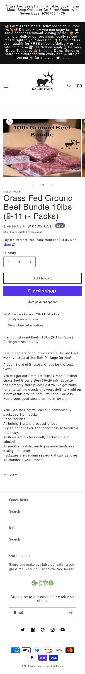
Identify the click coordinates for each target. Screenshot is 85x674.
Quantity (9, 253)
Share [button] (13, 475)
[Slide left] (33, 185)
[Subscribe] (71, 612)
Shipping (8, 232)
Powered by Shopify (53, 665)
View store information (25, 325)
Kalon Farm (36, 665)
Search (14, 511)
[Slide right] (53, 185)
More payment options (42, 302)
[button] (6, 86)
